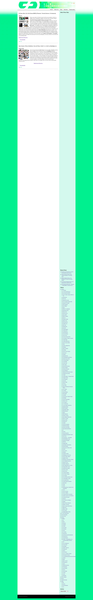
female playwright (64, 514)
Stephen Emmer (65, 462)
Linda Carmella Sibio (66, 399)
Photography (65, 566)
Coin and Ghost (65, 333)
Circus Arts (64, 527)
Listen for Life (65, 400)
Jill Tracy (64, 383)
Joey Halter (65, 385)
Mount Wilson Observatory (67, 417)
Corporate (64, 528)
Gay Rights (64, 546)
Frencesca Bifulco (66, 360)
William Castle (65, 508)
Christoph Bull (65, 330)
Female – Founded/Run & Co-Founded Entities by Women (68, 540)
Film (63, 541)
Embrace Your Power (66, 358)
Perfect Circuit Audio (66, 427)
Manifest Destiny (65, 406)
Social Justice (65, 568)
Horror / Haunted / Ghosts (67, 553)
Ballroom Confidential (66, 308)
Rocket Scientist (65, 446)
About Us (56, 9)
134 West (64, 290)
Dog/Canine (65, 533)
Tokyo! (64, 485)
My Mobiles (72, 596)
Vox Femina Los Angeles (67, 500)
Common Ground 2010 (66, 336)
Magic (64, 559)
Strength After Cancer (66, 466)
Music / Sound (65, 560)
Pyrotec (64, 431)
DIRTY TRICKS (65, 348)
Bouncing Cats (65, 322)
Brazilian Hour (65, 323)
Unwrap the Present (66, 497)
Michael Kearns (65, 411)
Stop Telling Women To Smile (67, 465)
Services (66, 9)
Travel (64, 574)
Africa (64, 518)
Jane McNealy (65, 379)
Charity (64, 526)
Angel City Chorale (66, 300)
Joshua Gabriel (65, 392)
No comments (22, 39)
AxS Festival (65, 306)
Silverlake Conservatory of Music (68, 459)
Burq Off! (64, 328)
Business (64, 523)
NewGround (65, 421)
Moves (63, 578)
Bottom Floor (65, 320)
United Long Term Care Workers (68, 495)
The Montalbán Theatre (67, 478)
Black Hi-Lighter (65, 316)
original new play (64, 579)
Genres (63, 517)
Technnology (65, 571)
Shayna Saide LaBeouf (66, 456)
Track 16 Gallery (65, 492)
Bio (63, 582)
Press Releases (65, 585)
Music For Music (65, 418)
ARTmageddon (65, 304)
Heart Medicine (65, 370)
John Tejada (65, 389)
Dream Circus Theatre (66, 351)
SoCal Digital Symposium (67, 460)
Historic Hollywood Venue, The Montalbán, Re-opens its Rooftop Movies (67, 279)
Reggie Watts (65, 443)
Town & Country (65, 491)
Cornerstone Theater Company (68, 338)
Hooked (64, 374)
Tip (63, 586)
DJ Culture (64, 531)
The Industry (65, 475)
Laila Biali (64, 395)
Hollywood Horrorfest (66, 373)
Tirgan (64, 484)
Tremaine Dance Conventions (67, 494)
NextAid (64, 422)
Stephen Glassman (66, 463)
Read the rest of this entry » (23, 37)
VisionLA (64, 498)
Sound (64, 569)
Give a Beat (65, 364)
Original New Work (66, 565)
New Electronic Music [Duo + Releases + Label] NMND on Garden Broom (68, 285)
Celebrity (64, 524)
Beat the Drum (65, 313)
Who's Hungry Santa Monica (67, 505)
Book (63, 521)
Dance (64, 530)
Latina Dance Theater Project (67, 396)
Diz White (64, 349)
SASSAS (64, 452)
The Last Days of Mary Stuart (67, 477)
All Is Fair (64, 298)
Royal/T (64, 449)
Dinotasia (64, 347)
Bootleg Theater (65, 319)
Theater (64, 572)
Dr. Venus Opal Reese (65, 513)
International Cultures (66, 554)
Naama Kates (65, 419)
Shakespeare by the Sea (67, 455)
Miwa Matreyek (65, 414)
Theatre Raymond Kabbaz (67, 481)
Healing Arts (65, 549)
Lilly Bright (64, 397)
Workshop (64, 575)
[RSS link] (73, 3)
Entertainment (65, 536)
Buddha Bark (65, 326)
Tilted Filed (64, 482)
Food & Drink (65, 544)
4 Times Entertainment (66, 291)
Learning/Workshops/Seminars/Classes (69, 556)
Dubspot (64, 354)
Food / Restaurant (66, 543)
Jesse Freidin (65, 382)
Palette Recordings (66, 425)
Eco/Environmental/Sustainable (68, 534)
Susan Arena (65, 471)
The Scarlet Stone (66, 479)
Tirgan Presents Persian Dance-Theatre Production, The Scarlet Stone (67, 275)
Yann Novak (65, 510)
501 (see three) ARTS (66, 293)
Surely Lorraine (65, 469)
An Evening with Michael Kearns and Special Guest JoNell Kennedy (67, 282)
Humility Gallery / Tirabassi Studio (68, 376)
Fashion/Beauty (65, 537)
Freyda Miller (65, 361)
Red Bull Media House (66, 438)
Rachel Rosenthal (66, 433)
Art (63, 520)
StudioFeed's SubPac (66, 468)
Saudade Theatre (66, 453)
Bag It (64, 307)
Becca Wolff (65, 314)
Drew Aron (64, 352)
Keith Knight (65, 393)
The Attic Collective (66, 472)
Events (64, 583)
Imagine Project (65, 377)
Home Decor (65, 552)
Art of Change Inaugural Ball (67, 301)
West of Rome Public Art (67, 502)
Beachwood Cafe (65, 310)
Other (62, 581)
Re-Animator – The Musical (67, 437)
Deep (64, 344)
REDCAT (64, 441)
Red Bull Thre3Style (66, 440)
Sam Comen (65, 450)
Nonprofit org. (65, 562)
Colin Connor (65, 335)
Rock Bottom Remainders (67, 444)
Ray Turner (65, 436)
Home (51, 9)
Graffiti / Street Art (66, 547)
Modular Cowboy (65, 415)
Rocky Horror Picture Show (67, 447)
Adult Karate (65, 297)
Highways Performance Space (68, 371)
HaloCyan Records (66, 369)
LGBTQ (64, 557)
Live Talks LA (65, 402)
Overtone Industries (66, 424)
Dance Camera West (66, 342)
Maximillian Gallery (66, 409)
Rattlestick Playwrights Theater (68, 434)
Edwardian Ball (65, 355)
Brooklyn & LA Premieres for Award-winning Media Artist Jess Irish (67, 272)
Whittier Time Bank (66, 504)
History (64, 550)
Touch (64, 489)
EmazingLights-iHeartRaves (67, 357)
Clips (61, 9)
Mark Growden (65, 408)
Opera (64, 563)
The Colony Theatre (66, 474)
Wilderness (64, 507)
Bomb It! (64, 317)
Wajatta (64, 501)
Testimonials (72, 9)
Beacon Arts (65, 311)
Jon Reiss (64, 390)
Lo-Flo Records (65, 403)
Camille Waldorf (65, 329)
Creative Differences (66, 341)
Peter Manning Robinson (67, 428)
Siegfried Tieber (65, 458)
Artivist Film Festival (66, 303)
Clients (63, 289)
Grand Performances (66, 366)
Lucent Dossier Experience (67, 405)
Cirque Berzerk (65, 332)
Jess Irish (64, 380)
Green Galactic (65, 367)
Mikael (64, 412)
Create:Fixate (65, 339)
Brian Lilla (64, 325)
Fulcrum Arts (65, 363)
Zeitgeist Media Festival (66, 511)
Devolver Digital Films (66, 345)
